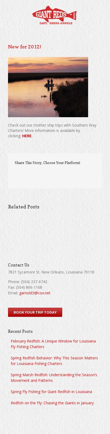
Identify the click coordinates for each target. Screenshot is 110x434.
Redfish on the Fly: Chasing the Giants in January (52, 402)
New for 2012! (24, 47)
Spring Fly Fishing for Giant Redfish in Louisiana (51, 391)
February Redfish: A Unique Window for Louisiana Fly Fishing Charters (53, 343)
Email (71, 174)
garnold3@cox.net (34, 292)
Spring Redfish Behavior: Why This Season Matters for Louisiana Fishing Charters (54, 360)
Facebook (34, 174)
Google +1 (60, 174)
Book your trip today (35, 312)
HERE (27, 135)
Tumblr (51, 174)
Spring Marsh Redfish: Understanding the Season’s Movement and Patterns (54, 377)
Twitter (42, 174)
